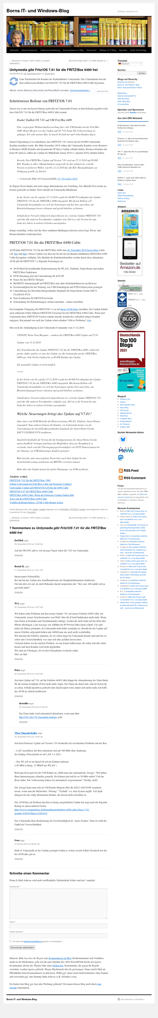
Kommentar (15, 886)
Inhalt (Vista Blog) (138, 50)
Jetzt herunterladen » (80, 90)
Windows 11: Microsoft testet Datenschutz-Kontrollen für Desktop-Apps (133, 139)
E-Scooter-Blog (123, 104)
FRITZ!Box (64, 509)
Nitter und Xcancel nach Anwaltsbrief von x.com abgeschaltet (133, 519)
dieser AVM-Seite (69, 309)
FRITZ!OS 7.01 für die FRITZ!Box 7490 (30, 480)
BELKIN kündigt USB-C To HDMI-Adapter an (88, 60)
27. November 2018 (67, 178)
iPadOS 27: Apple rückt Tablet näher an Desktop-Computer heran (132, 179)
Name (13, 921)
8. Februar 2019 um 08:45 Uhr (27, 844)
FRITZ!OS (74, 509)
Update (42, 509)
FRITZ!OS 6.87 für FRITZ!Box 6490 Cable (31, 491)
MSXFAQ (124, 415)
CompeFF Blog (125, 418)
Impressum (122, 192)
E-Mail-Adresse (17, 931)
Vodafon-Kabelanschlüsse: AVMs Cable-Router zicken (36, 502)
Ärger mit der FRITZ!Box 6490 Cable (28, 498)
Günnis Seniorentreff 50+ (127, 95)
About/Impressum (29, 50)
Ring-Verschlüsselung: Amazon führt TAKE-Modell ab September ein (131, 165)
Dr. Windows (125, 424)
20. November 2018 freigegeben (82, 250)
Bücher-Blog (122, 93)
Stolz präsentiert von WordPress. (133, 999)
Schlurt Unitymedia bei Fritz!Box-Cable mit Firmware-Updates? (41, 484)
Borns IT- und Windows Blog (128, 84)
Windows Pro (125, 399)
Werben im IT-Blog (108, 50)
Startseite (14, 50)
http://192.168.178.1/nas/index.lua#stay (38, 717)
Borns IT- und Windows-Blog (37, 10)
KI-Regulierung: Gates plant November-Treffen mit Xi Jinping (132, 126)
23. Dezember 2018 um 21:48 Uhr (33, 707)
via (88, 320)
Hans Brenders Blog (127, 404)
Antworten (19, 555)
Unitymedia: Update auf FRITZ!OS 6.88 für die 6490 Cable (39, 487)
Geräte (35, 509)
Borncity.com (122, 82)
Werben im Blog (123, 198)
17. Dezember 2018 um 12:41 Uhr (29, 570)
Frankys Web (125, 427)
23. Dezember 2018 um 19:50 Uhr (29, 673)
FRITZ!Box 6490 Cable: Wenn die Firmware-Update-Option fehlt (42, 495)
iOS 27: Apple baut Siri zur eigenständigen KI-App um (133, 152)
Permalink (31, 512)
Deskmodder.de (125, 421)
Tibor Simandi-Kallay (26, 733)
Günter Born (50, 73)
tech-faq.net (124, 410)
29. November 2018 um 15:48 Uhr (29, 544)
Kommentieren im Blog (73, 50)
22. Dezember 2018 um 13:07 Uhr (29, 607)
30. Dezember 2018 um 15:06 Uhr (29, 736)
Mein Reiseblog (123, 98)
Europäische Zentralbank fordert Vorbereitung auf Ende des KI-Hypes (133, 575)
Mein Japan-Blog (124, 101)
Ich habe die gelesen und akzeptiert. (38, 941)
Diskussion (91, 50)
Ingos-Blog (124, 407)
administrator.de (126, 413)
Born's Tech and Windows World (130, 87)
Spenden (123, 50)
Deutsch (125, 64)
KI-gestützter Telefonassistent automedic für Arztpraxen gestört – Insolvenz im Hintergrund (133, 550)
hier (16, 253)
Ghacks (123, 402)
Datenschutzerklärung (50, 50)
